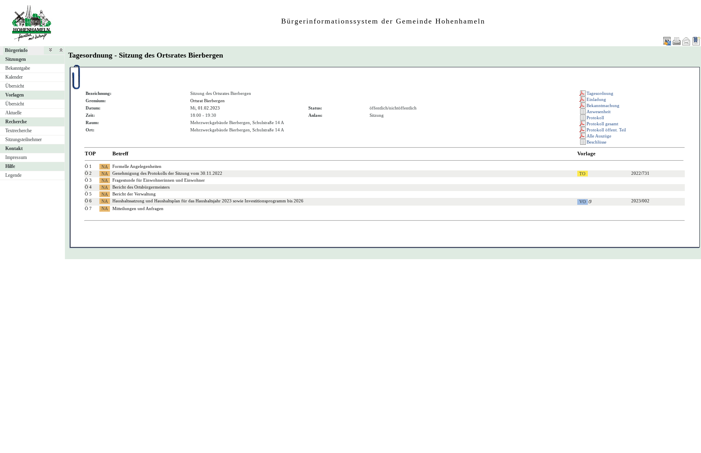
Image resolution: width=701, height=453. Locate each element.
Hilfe (10, 166)
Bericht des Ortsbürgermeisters (141, 187)
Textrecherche (18, 130)
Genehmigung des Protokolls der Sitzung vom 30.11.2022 (167, 173)
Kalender (14, 77)
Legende (13, 175)
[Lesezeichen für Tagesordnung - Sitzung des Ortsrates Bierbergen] (696, 41)
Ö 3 (88, 180)
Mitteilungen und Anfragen (137, 208)
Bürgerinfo (16, 50)
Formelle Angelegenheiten (136, 166)
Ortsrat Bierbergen (207, 100)
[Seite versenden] (686, 41)
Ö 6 (88, 200)
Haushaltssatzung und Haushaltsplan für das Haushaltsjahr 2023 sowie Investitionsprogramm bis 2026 (207, 200)
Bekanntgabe (17, 68)
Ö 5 (88, 193)
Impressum (16, 157)
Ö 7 (88, 208)
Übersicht (14, 86)
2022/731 (640, 173)
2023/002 (640, 200)
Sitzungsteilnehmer (23, 139)
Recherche (16, 122)
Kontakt (14, 148)
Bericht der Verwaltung (134, 193)
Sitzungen (15, 59)
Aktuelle (13, 113)
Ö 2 (88, 173)
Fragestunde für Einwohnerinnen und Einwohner (158, 180)
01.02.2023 (209, 107)
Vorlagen (14, 95)
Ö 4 (88, 187)
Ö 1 (88, 166)
